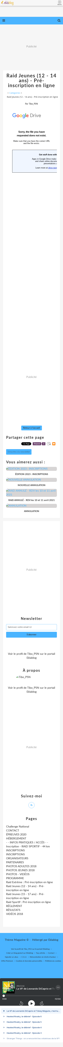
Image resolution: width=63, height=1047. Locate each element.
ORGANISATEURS (17, 858)
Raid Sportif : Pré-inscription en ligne (28, 902)
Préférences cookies (53, 961)
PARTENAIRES (15, 862)
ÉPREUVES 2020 (16, 834)
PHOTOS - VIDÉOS (18, 874)
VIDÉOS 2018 (14, 914)
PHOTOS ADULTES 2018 (21, 866)
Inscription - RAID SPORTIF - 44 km (28, 846)
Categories (14, 92)
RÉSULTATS (13, 910)
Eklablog (53, 940)
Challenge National (17, 826)
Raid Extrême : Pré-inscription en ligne (29, 882)
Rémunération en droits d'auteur (43, 957)
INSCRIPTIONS (15, 850)
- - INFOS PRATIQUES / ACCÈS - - (27, 842)
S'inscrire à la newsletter (19, 452)
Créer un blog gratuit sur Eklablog (19, 953)
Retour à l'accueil (31, 428)
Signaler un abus (12, 957)
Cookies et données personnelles (29, 961)
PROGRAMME (15, 878)
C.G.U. (24, 957)
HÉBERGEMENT (16, 838)
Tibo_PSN (33, 654)
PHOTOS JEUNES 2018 (20, 870)
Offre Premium (7, 961)
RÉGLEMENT (14, 906)
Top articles (40, 953)
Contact (51, 953)
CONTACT (12, 830)
